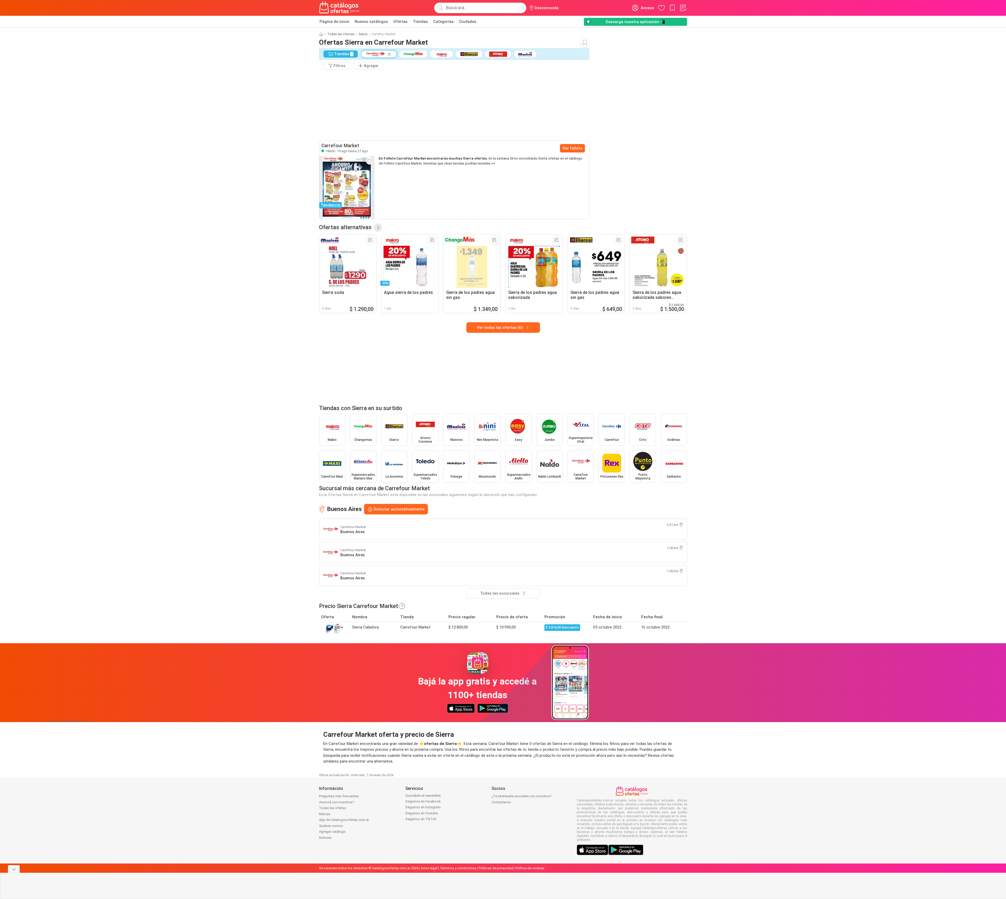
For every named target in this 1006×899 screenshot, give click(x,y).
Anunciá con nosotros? (336, 802)
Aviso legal (429, 868)
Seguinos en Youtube (421, 813)
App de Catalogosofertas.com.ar (344, 820)
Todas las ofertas (341, 34)
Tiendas (420, 21)
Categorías (443, 21)
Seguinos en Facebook (423, 801)
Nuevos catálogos (371, 21)
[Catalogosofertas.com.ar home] (339, 7)
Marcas (324, 814)
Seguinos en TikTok (420, 819)
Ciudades (467, 21)
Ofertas (400, 21)
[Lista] (683, 8)
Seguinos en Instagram (423, 807)
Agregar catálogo (332, 832)
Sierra (363, 34)
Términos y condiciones (458, 868)
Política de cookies (529, 868)
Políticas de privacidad (496, 868)
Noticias (325, 838)
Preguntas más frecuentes (339, 796)
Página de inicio (334, 21)
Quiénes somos (331, 826)
